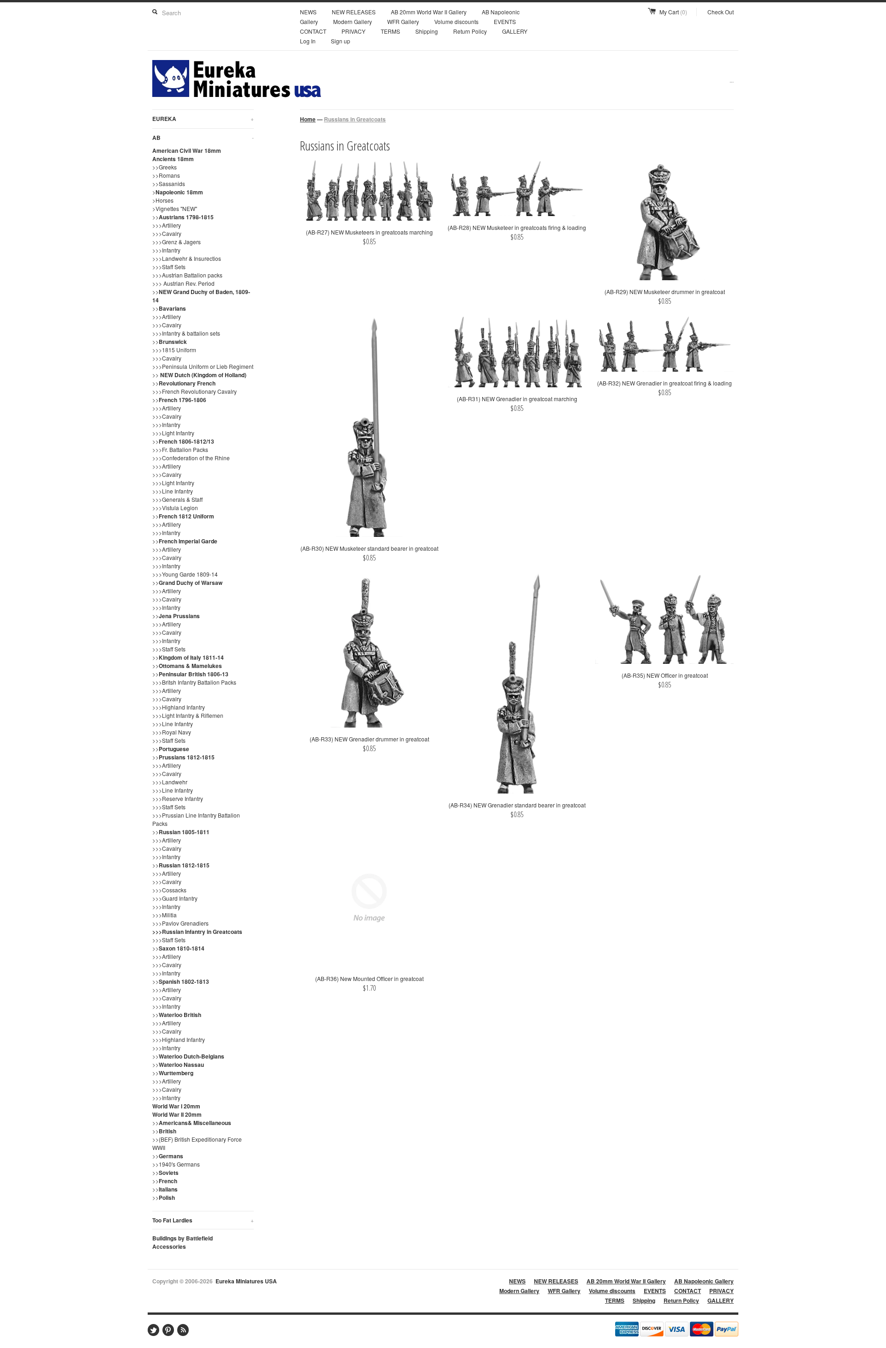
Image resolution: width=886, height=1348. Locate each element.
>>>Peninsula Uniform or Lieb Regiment (202, 366)
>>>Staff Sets (169, 267)
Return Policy (470, 31)
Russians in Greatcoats (355, 119)
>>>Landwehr (169, 782)
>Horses (163, 200)
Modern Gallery (352, 21)
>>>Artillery (166, 225)
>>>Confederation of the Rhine (191, 458)
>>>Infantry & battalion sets (186, 333)
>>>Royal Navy (171, 732)
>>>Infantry (166, 250)
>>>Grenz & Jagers (176, 242)
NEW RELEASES (354, 12)
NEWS (308, 12)
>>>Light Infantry (173, 433)
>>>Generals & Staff (177, 499)
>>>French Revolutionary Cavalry (194, 391)
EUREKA (203, 118)
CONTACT (313, 31)
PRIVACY (353, 31)
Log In (308, 41)
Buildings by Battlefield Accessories (182, 1242)
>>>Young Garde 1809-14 (185, 574)
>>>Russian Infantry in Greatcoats (197, 931)
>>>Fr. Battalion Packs (180, 449)
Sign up (340, 41)
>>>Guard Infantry (175, 898)
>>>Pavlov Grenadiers (180, 923)
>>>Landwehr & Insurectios (186, 258)
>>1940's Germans (176, 1164)
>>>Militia (164, 915)
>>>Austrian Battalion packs (187, 275)
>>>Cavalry (166, 233)
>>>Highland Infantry (178, 707)
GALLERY (514, 31)
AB (203, 137)
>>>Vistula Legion (175, 508)
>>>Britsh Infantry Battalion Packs (194, 682)
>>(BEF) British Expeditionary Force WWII (197, 1143)
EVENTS (505, 21)
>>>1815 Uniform (174, 350)
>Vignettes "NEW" (174, 208)
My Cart (673, 12)
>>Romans (166, 175)
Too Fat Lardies (203, 1220)
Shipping (426, 31)
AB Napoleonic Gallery (704, 1281)
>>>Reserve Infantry (177, 798)
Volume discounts (456, 21)
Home (308, 119)
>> (183, 217)
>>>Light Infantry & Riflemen (187, 715)
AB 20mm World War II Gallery (429, 12)
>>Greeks (164, 167)
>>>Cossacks (169, 890)
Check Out (720, 12)
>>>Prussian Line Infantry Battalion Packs (196, 819)
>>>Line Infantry (172, 491)
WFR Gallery (403, 21)
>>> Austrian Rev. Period (183, 283)
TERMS (390, 31)
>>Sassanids (168, 183)
